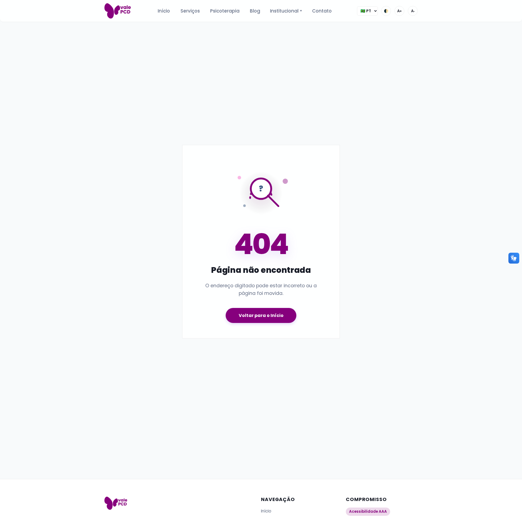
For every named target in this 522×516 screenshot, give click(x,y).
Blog (255, 11)
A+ (399, 11)
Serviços (190, 11)
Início (164, 11)
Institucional (286, 11)
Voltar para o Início (261, 315)
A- (413, 11)
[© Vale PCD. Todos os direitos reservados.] (118, 11)
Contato (322, 11)
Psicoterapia (225, 11)
